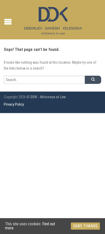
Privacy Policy (14, 104)
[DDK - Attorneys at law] (53, 19)
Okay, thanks (85, 226)
